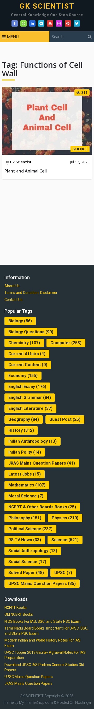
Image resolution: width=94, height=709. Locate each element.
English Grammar (29, 397)
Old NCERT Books (18, 614)
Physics (65, 517)
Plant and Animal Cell (25, 171)
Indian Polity (24, 452)
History (21, 430)
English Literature (30, 408)
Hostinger (83, 702)
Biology (20, 320)
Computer (65, 342)
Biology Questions (30, 331)
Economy (23, 375)
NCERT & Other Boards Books (42, 506)
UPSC (63, 572)
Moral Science (25, 496)
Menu (13, 36)
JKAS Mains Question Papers (41, 463)
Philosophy (24, 517)
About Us (12, 286)
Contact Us (13, 300)
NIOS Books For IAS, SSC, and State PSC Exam (42, 621)
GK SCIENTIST (47, 6)
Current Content (27, 364)
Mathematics (26, 485)
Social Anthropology (32, 550)
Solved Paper (26, 572)
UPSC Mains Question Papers (42, 583)
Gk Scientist (21, 161)
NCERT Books (15, 608)
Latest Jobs (24, 474)
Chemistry (24, 342)
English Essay (27, 386)
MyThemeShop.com (36, 702)
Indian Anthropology (32, 441)
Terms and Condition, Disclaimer (30, 293)
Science (65, 539)
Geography (23, 419)
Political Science (30, 528)
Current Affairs (26, 353)
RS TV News (24, 539)
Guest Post (64, 419)
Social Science (27, 561)
